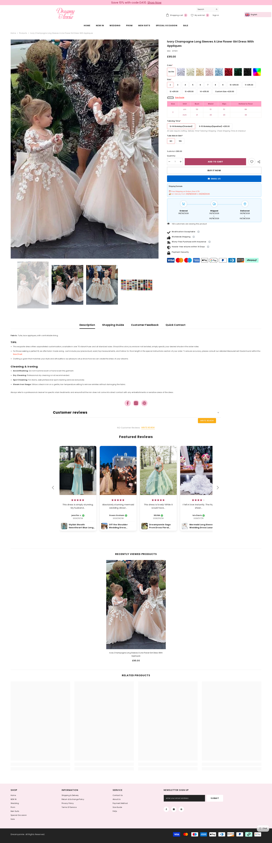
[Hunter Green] (238, 72)
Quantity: (171, 156)
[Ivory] (190, 72)
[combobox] (205, 9)
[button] (54, 489)
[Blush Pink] (209, 72)
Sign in (216, 15)
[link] (251, 161)
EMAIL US (216, 178)
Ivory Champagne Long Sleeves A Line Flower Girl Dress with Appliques (136, 654)
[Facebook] (128, 403)
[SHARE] (258, 161)
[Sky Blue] (219, 72)
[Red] (228, 72)
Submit (215, 798)
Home (13, 33)
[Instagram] (136, 403)
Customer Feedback (145, 325)
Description (87, 325)
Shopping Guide (113, 325)
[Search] (207, 9)
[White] (181, 72)
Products (23, 33)
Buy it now (214, 170)
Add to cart (215, 161)
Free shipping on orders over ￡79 (136, 2)
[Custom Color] (257, 72)
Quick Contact (175, 325)
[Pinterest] (144, 403)
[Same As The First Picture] (171, 72)
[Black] (247, 72)
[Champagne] (200, 72)
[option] (136, 2)
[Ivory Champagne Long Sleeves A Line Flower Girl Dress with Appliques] (136, 604)
